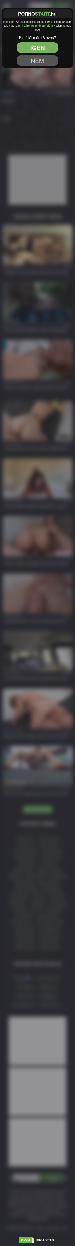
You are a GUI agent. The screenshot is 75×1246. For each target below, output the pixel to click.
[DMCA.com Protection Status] (37, 1239)
